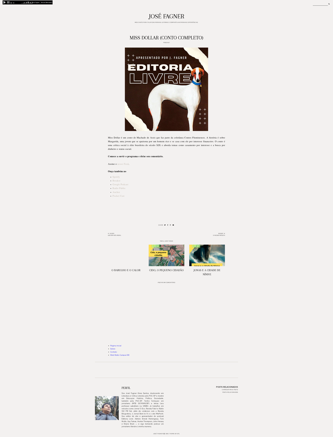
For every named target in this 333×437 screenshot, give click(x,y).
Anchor (116, 192)
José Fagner (166, 16)
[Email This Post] (173, 225)
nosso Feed (123, 163)
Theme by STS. (174, 434)
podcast (166, 42)
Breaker (116, 180)
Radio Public (119, 188)
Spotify (116, 176)
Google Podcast (120, 184)
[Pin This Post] (170, 225)
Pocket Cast (118, 195)
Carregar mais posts (230, 389)
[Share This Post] (167, 225)
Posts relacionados (230, 392)
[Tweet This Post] (165, 225)
